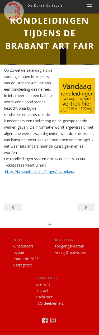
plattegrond (22, 265)
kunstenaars (23, 246)
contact (41, 290)
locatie (18, 252)
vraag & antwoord (70, 252)
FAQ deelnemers (49, 303)
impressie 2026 (26, 258)
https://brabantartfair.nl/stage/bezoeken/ (39, 171)
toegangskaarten (69, 246)
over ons (42, 284)
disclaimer (44, 296)
